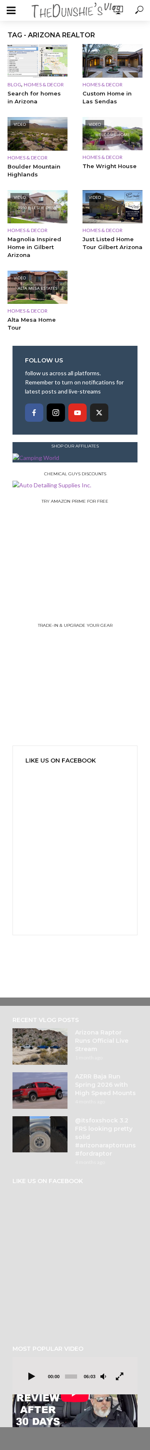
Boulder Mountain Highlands (34, 170)
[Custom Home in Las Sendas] (112, 61)
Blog (14, 84)
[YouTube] (77, 412)
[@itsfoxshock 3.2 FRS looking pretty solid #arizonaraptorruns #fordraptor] (40, 1134)
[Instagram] (56, 412)
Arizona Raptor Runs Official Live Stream (101, 1041)
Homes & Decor (44, 84)
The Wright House (109, 166)
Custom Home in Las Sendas (107, 97)
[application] (75, 1392)
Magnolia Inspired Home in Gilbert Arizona (34, 247)
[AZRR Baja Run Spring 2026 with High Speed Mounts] (40, 1090)
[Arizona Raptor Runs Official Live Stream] (40, 1046)
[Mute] (103, 1377)
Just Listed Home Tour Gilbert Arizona (112, 243)
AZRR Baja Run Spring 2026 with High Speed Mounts (105, 1085)
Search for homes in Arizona (34, 97)
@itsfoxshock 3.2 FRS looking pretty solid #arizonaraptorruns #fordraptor (105, 1137)
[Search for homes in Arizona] (38, 61)
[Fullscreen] (119, 1377)
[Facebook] (34, 412)
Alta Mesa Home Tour (32, 323)
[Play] (31, 1377)
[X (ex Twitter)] (99, 412)
